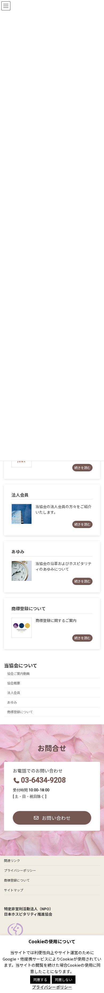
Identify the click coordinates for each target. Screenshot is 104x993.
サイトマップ (13, 890)
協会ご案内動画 (18, 673)
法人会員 (13, 692)
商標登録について (20, 711)
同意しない (63, 979)
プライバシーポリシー (20, 870)
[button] (52, 818)
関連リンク (12, 860)
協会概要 (13, 683)
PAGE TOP (96, 958)
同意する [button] (40, 979)
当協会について (20, 665)
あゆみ (12, 702)
